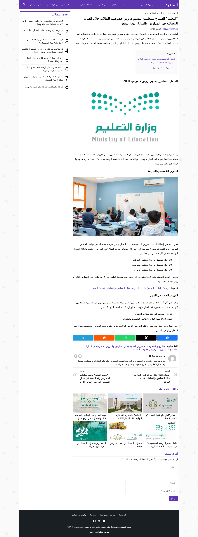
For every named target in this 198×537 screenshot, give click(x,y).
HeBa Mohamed (170, 29)
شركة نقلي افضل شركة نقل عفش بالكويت (44, 87)
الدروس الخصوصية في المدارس (129, 346)
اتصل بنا (93, 515)
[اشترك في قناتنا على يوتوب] (104, 521)
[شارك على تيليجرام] (83, 337)
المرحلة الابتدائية (118, 4)
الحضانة (131, 4)
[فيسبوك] (80, 356)
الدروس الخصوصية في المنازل (99, 346)
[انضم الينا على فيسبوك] (94, 521)
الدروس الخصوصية (155, 346)
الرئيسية (122, 515)
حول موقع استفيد (79, 515)
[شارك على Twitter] (146, 337)
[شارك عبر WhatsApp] (125, 337)
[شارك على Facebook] (167, 337)
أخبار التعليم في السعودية (156, 13)
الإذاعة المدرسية (85, 4)
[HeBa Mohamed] (172, 359)
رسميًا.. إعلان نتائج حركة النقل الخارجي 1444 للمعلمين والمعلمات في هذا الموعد (130, 288)
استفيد (172, 4)
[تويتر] (75, 356)
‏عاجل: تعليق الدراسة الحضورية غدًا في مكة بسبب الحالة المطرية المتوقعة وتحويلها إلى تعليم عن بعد (162, 446)
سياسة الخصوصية (108, 515)
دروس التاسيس (147, 4)
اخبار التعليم (103, 4)
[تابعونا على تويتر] (99, 521)
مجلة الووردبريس (96, 532)
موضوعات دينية (51, 4)
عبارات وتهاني (35, 4)
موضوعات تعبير (67, 4)
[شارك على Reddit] (104, 337)
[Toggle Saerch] (24, 5)
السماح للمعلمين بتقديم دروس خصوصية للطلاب (154, 349)
